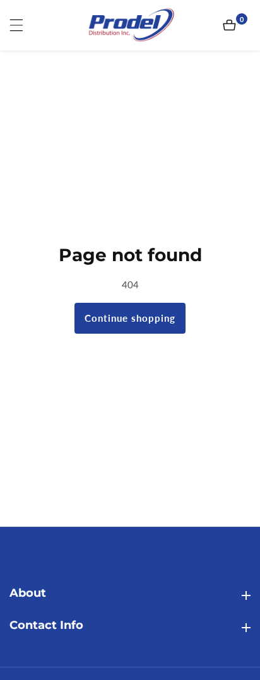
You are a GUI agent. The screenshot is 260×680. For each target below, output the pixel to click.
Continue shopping (130, 318)
